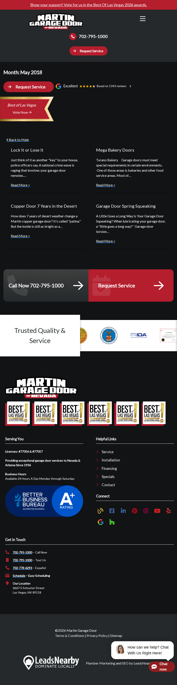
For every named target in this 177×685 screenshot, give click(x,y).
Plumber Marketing (100, 663)
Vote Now (20, 112)
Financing (109, 468)
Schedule (19, 575)
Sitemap (116, 635)
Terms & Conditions (69, 635)
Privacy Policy (97, 635)
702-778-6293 (22, 568)
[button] (88, 50)
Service (108, 452)
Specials (108, 476)
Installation (111, 460)
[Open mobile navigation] (142, 18)
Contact (108, 485)
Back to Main (18, 140)
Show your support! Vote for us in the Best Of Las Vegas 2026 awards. (88, 4)
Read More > (20, 185)
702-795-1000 (22, 552)
